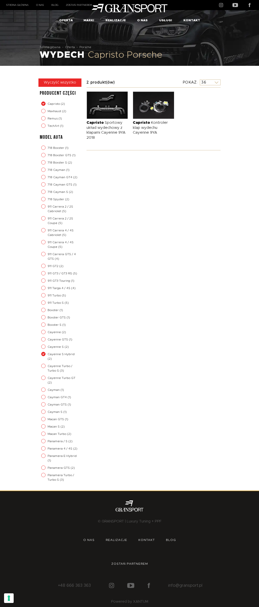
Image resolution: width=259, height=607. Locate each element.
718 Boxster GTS (60, 155)
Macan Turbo (57, 433)
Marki (88, 20)
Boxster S (55, 324)
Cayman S (55, 411)
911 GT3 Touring (59, 280)
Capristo (54, 103)
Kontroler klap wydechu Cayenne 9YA (150, 127)
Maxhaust (55, 111)
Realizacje (115, 20)
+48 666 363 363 (74, 585)
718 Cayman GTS (60, 184)
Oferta (66, 20)
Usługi (165, 20)
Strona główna (17, 5)
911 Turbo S (56, 302)
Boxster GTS (57, 317)
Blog (54, 5)
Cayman (54, 389)
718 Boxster (56, 147)
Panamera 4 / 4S (60, 448)
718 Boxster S (58, 162)
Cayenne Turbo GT (61, 377)
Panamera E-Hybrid (62, 455)
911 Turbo (55, 295)
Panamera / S (58, 441)
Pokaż (190, 82)
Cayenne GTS (58, 339)
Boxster (53, 310)
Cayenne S (56, 346)
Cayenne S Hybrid (61, 354)
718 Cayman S (58, 191)
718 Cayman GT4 (60, 177)
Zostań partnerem (79, 5)
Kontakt (191, 20)
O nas (40, 5)
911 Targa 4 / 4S (59, 288)
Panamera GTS (59, 467)
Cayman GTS (58, 404)
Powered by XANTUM (129, 601)
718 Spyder (56, 199)
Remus (53, 118)
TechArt (54, 125)
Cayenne (55, 332)
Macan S (54, 426)
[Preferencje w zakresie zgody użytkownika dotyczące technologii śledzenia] (9, 598)
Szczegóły (103, 105)
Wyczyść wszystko (60, 82)
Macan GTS (56, 419)
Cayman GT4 (58, 397)
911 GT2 (53, 266)
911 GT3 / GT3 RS (60, 273)
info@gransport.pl (185, 585)
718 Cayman (57, 169)
